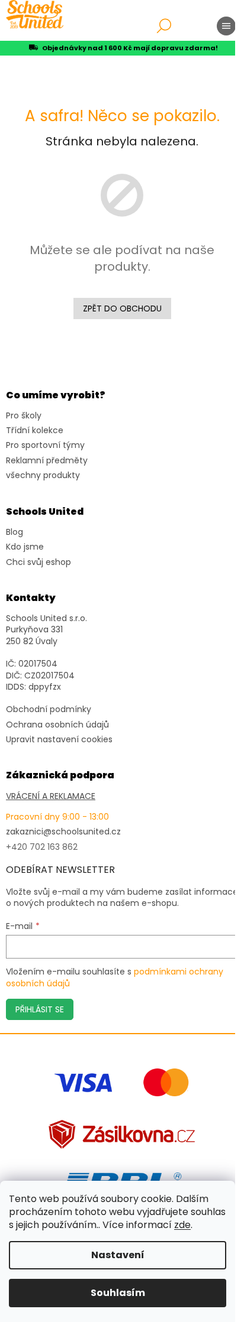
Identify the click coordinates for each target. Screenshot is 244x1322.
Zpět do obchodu (122, 308)
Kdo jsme (25, 547)
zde (182, 1225)
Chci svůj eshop (38, 562)
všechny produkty (43, 475)
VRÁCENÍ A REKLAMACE (50, 796)
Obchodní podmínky (48, 709)
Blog (14, 532)
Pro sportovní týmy (45, 445)
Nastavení (118, 1255)
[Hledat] (164, 26)
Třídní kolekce (34, 430)
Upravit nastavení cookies (59, 739)
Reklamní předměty (47, 460)
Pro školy (23, 415)
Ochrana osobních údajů (57, 724)
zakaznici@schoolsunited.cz (63, 831)
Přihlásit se (39, 1009)
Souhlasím (118, 1293)
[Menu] (226, 26)
